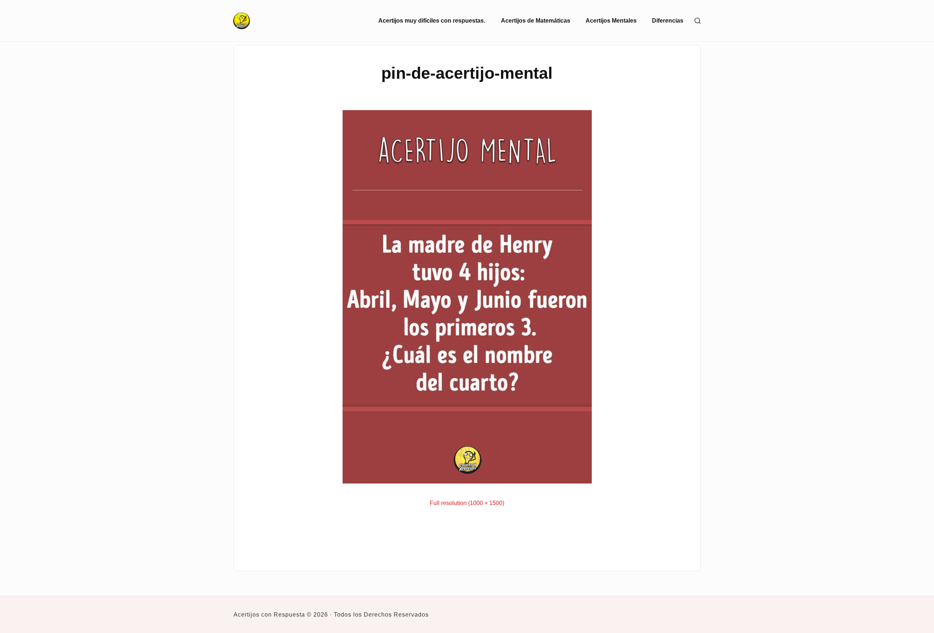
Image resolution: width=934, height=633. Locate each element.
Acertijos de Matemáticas (535, 20)
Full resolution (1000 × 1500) (467, 503)
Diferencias (667, 20)
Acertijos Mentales (611, 20)
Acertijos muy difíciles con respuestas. (431, 20)
